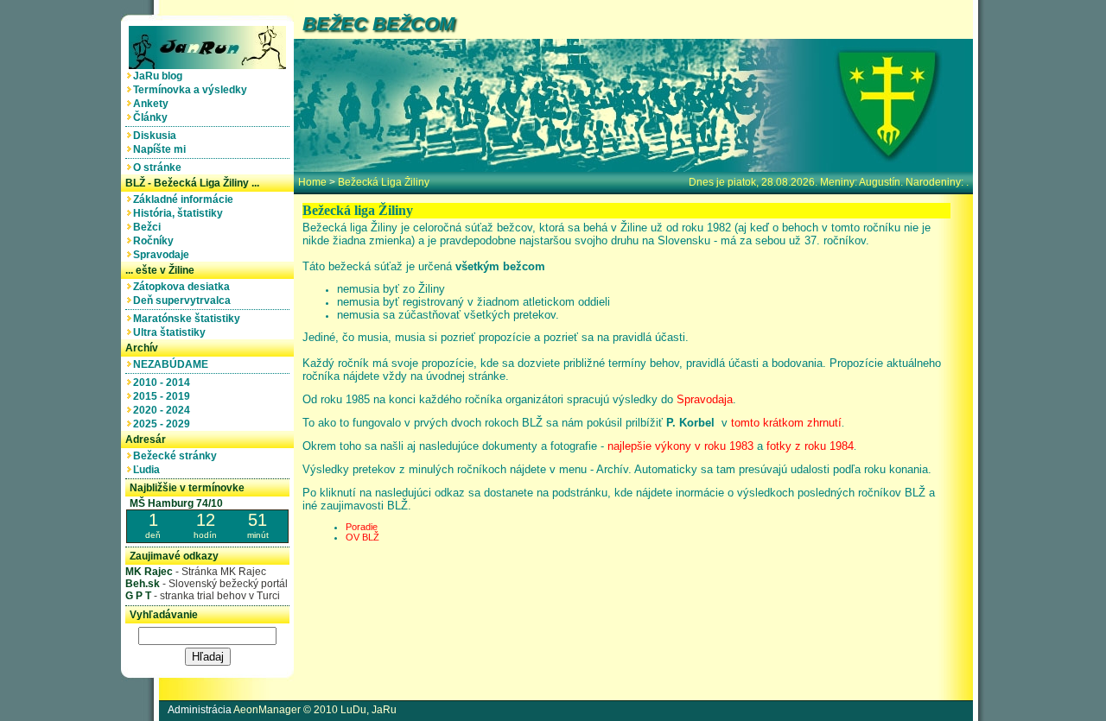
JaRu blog (160, 76)
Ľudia (149, 470)
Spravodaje (163, 255)
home (312, 182)
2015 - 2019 (164, 396)
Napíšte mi (162, 149)
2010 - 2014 (164, 382)
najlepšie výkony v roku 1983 (680, 446)
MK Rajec (149, 572)
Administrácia (200, 710)
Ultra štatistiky (172, 332)
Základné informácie (185, 199)
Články (153, 117)
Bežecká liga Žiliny (383, 182)
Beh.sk (142, 584)
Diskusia (157, 136)
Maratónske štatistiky (189, 319)
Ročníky (156, 241)
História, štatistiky (180, 213)
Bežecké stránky (177, 456)
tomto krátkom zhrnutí (786, 422)
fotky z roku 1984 (810, 446)
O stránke (160, 167)
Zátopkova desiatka (184, 287)
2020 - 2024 (164, 410)
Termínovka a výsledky (192, 90)
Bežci (149, 227)
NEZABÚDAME (173, 364)
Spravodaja (705, 399)
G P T (138, 596)
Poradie (362, 527)
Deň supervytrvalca (184, 300)
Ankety (153, 104)
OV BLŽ (362, 537)
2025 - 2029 (164, 424)
